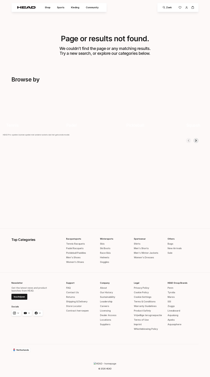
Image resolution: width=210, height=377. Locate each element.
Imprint (138, 324)
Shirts (137, 243)
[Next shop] (196, 140)
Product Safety (142, 310)
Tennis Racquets (75, 243)
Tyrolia (171, 292)
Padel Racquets (75, 248)
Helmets (104, 257)
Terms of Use (141, 319)
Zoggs (171, 306)
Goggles (104, 262)
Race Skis (105, 252)
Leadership (106, 301)
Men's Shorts (141, 248)
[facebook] (38, 313)
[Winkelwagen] (193, 7)
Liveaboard (174, 310)
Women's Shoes (75, 262)
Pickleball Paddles (76, 252)
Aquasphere (174, 324)
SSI (169, 301)
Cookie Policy (141, 292)
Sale (170, 252)
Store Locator (74, 306)
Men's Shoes (73, 257)
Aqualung (173, 315)
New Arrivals (175, 248)
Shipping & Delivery (76, 301)
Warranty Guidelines (145, 306)
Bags (170, 243)
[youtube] (27, 313)
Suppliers (105, 324)
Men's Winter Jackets (146, 252)
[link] (180, 7)
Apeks (171, 319)
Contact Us (72, 292)
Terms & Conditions (145, 301)
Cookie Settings (142, 297)
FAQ (68, 287)
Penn (170, 287)
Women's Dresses (144, 257)
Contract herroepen (77, 310)
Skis (102, 243)
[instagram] (16, 313)
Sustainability (107, 297)
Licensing (105, 310)
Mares (171, 297)
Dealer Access (108, 315)
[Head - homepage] (26, 7)
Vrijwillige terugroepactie (148, 315)
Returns (70, 297)
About (103, 287)
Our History (106, 292)
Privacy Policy (141, 287)
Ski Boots (105, 248)
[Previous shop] (188, 140)
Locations (105, 319)
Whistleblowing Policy (146, 328)
